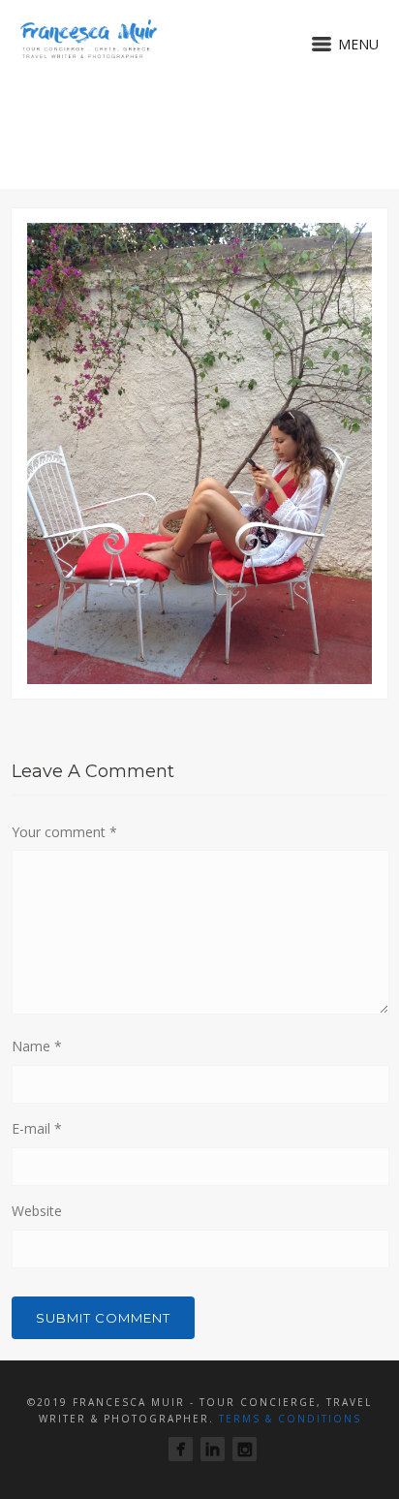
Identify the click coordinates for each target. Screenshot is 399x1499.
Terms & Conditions (290, 1418)
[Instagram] (244, 1449)
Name (37, 1046)
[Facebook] (181, 1449)
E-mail (37, 1128)
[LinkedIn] (212, 1449)
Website (37, 1211)
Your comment (64, 832)
